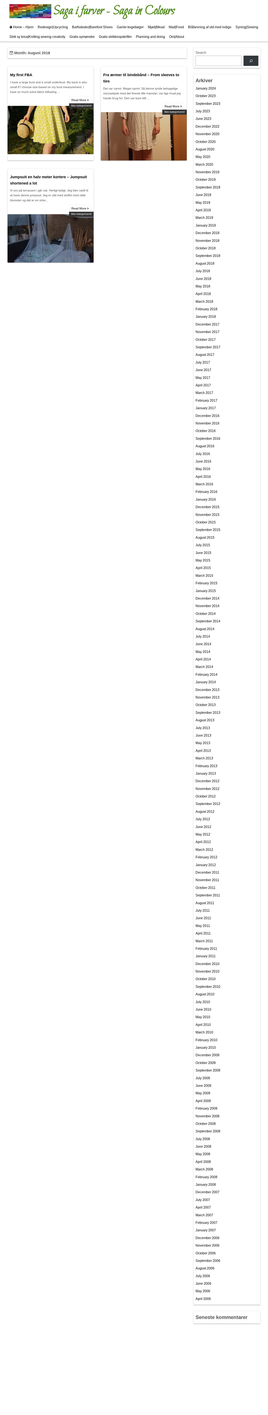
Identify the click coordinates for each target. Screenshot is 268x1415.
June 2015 (203, 553)
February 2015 (206, 583)
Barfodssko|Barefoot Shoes (92, 27)
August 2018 (205, 263)
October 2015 (206, 522)
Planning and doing (150, 36)
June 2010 (203, 1009)
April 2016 (203, 476)
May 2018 (203, 286)
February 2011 (206, 948)
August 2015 (205, 537)
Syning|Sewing (247, 27)
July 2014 (203, 636)
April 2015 (203, 568)
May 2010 (203, 1017)
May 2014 (203, 652)
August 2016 (205, 446)
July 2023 (203, 111)
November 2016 (207, 423)
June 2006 (203, 1283)
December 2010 (207, 964)
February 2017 (206, 400)
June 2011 (203, 918)
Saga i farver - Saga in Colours (114, 11)
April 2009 (203, 1101)
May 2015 (203, 560)
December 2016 (207, 416)
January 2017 (206, 408)
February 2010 (206, 1040)
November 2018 (207, 240)
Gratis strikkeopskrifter (115, 36)
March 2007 (204, 1215)
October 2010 (206, 979)
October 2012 (206, 796)
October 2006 (206, 1253)
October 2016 (206, 431)
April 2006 (203, 1299)
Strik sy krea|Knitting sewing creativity (37, 36)
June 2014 (203, 644)
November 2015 (207, 515)
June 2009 (203, 1085)
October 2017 (206, 339)
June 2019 (203, 195)
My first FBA (21, 75)
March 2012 (204, 849)
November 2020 (207, 134)
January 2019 (206, 225)
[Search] (251, 61)
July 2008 (203, 1139)
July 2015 (203, 545)
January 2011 (206, 956)
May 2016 (203, 469)
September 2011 (208, 895)
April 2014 (203, 659)
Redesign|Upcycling (53, 27)
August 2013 (205, 720)
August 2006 (205, 1268)
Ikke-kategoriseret (81, 105)
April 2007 (203, 1207)
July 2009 (203, 1078)
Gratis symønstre (82, 36)
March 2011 (204, 941)
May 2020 (203, 157)
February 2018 (206, 309)
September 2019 (208, 187)
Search (201, 52)
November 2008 (207, 1116)
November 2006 (207, 1245)
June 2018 (203, 279)
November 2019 (207, 172)
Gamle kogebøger (130, 27)
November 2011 (207, 880)
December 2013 (207, 690)
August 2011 (205, 903)
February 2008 (206, 1177)
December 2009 (207, 1055)
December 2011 (207, 872)
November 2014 (207, 606)
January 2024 (206, 88)
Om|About (176, 36)
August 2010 (205, 994)
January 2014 (206, 682)
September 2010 (208, 986)
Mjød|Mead (156, 27)
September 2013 (208, 712)
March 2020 (204, 164)
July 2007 (203, 1200)
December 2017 (207, 324)
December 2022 (207, 126)
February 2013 (206, 766)
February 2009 (206, 1108)
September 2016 (208, 438)
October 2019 (206, 179)
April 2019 (203, 210)
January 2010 (206, 1047)
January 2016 (206, 499)
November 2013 (207, 697)
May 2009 (203, 1093)
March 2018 (204, 301)
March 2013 (204, 758)
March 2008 (204, 1169)
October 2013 (206, 705)
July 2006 (203, 1276)
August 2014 (205, 629)
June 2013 (203, 735)
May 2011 (203, 926)
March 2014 (204, 667)
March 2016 (204, 484)
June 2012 (203, 827)
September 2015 (208, 530)
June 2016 (203, 461)
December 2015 (207, 507)
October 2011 (205, 888)
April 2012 (203, 842)
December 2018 (207, 233)
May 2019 (203, 202)
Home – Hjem (23, 27)
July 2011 (203, 910)
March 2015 (204, 575)
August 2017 (205, 354)
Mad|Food (176, 27)
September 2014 (208, 621)
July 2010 (203, 1002)
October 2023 (206, 96)
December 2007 (207, 1192)
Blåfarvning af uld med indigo (209, 27)
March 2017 (204, 393)
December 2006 (207, 1238)
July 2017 (203, 362)
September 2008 (208, 1131)
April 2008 (203, 1162)
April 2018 (203, 294)
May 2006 (203, 1291)
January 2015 (206, 591)
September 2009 (208, 1070)
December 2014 (207, 598)
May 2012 (203, 834)
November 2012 (207, 789)
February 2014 (206, 674)
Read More (79, 100)
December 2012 (207, 781)
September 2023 (208, 103)
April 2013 (203, 750)
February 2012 (206, 857)
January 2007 (206, 1230)
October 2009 (206, 1063)
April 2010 (203, 1025)
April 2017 (203, 385)
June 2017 (203, 370)
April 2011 (203, 933)
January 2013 (206, 773)
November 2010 (207, 971)
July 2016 (203, 454)
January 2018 (206, 316)
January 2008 (206, 1184)
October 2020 (206, 142)
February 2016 (206, 491)
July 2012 (203, 819)
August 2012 (205, 811)
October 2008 (206, 1123)
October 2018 (206, 248)
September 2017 (208, 347)
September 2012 (208, 804)
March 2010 (204, 1032)
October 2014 (206, 613)
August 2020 (205, 149)
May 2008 (203, 1154)
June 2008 (203, 1146)
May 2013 (203, 743)
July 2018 (203, 271)
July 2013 (203, 728)
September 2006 (208, 1260)
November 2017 (207, 332)
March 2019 (204, 217)
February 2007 (206, 1222)
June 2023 (203, 118)
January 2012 (206, 865)
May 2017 (203, 377)
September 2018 (208, 256)
